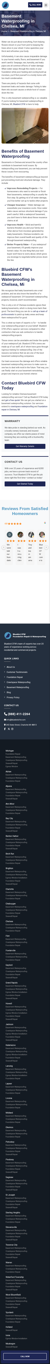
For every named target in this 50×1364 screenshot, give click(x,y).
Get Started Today (25, 484)
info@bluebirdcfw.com (16, 720)
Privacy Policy (13, 697)
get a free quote (12, 400)
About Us (11, 667)
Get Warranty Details (25, 446)
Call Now (36, 5)
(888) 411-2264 (18, 714)
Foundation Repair (15, 677)
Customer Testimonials (17, 672)
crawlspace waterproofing (22, 406)
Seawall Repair (12, 763)
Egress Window (12, 766)
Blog (9, 692)
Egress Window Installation (16, 878)
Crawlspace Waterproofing (18, 682)
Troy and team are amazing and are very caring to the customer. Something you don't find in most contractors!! (30, 553)
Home (4, 31)
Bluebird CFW (19, 104)
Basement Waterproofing (18, 687)
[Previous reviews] (4, 547)
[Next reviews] (46, 547)
